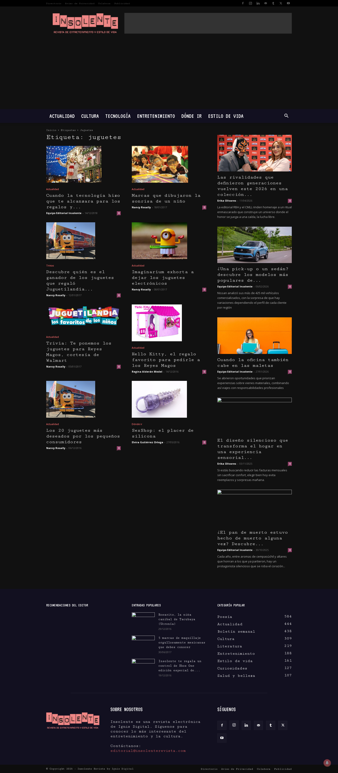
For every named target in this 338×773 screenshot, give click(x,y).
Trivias (50, 265)
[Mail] (265, 3)
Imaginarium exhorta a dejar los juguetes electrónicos (163, 277)
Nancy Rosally (141, 207)
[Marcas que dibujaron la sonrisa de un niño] (169, 164)
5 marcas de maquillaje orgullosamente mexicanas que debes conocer (181, 642)
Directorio (53, 3)
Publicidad (122, 3)
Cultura (90, 116)
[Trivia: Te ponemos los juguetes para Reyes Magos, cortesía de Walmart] (83, 317)
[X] (280, 3)
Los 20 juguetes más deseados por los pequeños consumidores (83, 436)
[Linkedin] (258, 3)
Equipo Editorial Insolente (63, 213)
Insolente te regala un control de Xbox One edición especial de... (179, 665)
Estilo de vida (225, 116)
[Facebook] (242, 3)
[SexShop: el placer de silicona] (169, 399)
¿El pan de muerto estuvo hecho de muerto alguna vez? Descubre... (252, 538)
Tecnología (118, 116)
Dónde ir (191, 116)
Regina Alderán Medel (147, 371)
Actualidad (62, 116)
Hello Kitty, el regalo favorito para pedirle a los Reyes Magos (166, 359)
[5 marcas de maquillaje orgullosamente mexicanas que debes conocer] (143, 643)
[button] (286, 116)
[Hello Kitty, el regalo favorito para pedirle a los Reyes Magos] (169, 322)
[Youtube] (288, 3)
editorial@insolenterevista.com (148, 750)
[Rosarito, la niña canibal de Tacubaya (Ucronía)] (143, 620)
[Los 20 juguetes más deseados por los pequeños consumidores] (83, 399)
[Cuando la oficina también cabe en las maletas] (254, 335)
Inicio (51, 130)
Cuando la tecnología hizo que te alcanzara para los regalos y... (83, 201)
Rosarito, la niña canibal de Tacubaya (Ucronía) (176, 619)
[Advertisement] (208, 23)
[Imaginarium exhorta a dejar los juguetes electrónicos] (169, 240)
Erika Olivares (226, 200)
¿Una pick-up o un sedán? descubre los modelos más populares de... (253, 274)
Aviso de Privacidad (80, 3)
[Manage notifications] (327, 763)
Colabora (104, 3)
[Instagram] (250, 3)
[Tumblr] (273, 3)
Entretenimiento (156, 116)
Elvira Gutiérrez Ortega (147, 442)
